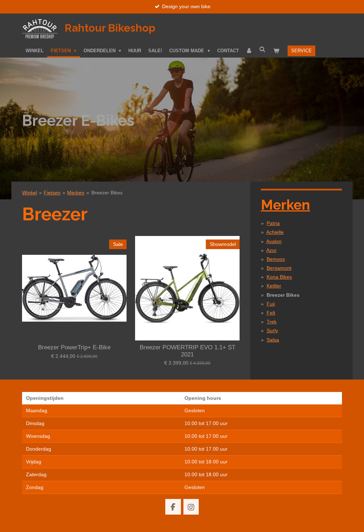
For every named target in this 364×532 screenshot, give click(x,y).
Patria (273, 223)
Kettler (274, 286)
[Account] (249, 51)
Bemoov (276, 259)
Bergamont (279, 268)
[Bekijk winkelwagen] (276, 51)
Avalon (274, 241)
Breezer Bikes (107, 192)
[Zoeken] (262, 49)
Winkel (29, 192)
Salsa (273, 340)
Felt (271, 313)
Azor (271, 250)
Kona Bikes (279, 277)
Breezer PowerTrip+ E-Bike (74, 347)
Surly (272, 330)
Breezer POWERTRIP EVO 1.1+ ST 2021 (187, 351)
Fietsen (52, 192)
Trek (272, 321)
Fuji (271, 304)
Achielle (275, 232)
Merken (75, 192)
